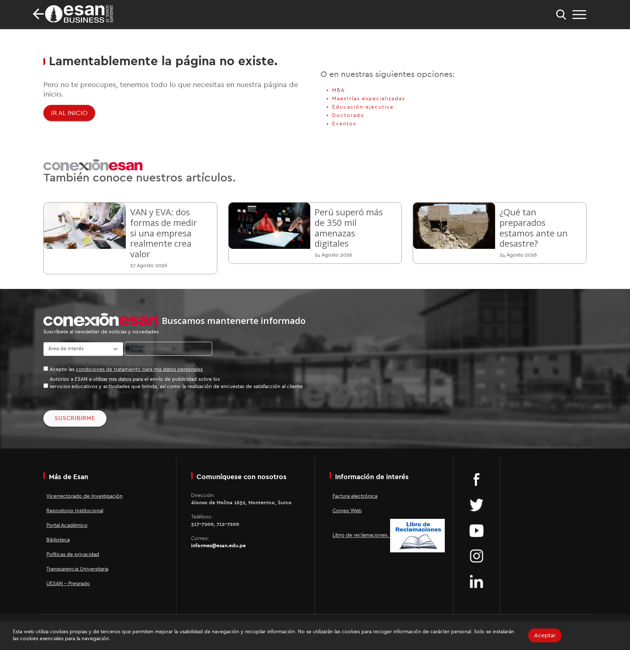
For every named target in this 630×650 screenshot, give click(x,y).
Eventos (344, 123)
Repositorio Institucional (74, 510)
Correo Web (347, 510)
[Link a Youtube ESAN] (476, 530)
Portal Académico (67, 525)
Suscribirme (75, 418)
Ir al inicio (69, 113)
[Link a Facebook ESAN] (476, 479)
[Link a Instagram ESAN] (476, 555)
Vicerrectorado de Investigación (84, 496)
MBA (338, 90)
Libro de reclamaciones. (361, 535)
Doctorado (348, 115)
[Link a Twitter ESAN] (476, 504)
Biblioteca (58, 540)
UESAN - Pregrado (68, 583)
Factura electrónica (354, 496)
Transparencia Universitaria (77, 569)
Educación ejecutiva (362, 107)
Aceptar (545, 635)
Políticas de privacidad (72, 554)
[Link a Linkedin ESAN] (476, 581)
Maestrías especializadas (368, 98)
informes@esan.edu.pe (218, 545)
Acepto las (126, 369)
